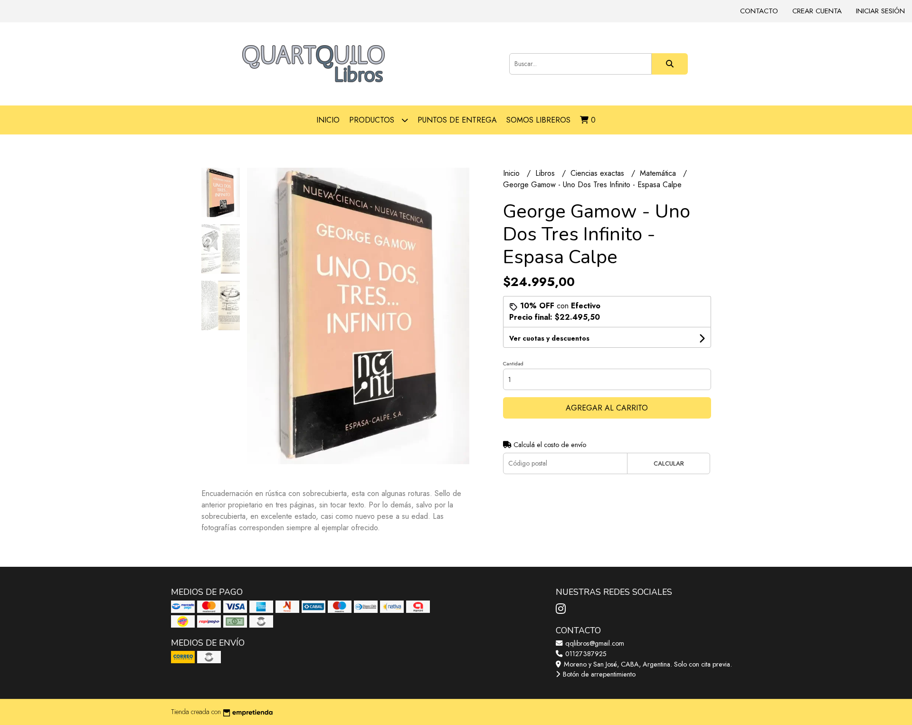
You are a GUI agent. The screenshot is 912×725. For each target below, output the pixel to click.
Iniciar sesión (880, 11)
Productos (373, 119)
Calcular (669, 463)
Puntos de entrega (457, 119)
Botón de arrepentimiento (598, 674)
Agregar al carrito (607, 407)
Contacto (759, 11)
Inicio (328, 119)
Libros (546, 173)
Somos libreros (538, 119)
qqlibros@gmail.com (593, 643)
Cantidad (513, 363)
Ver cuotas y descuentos (549, 338)
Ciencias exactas (598, 173)
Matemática (659, 173)
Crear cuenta (817, 11)
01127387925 (585, 653)
